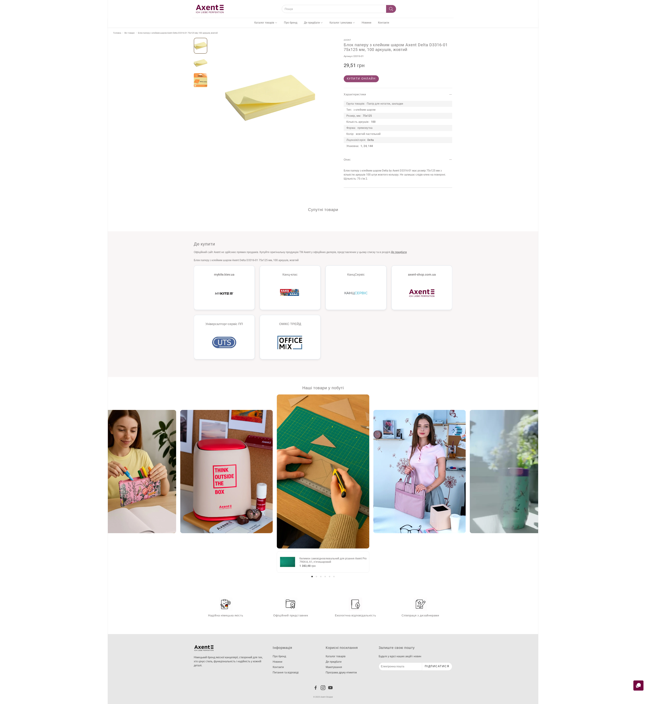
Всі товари (129, 33)
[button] (339, 9)
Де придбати (399, 252)
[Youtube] (330, 687)
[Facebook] (315, 687)
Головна (117, 33)
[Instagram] (323, 687)
